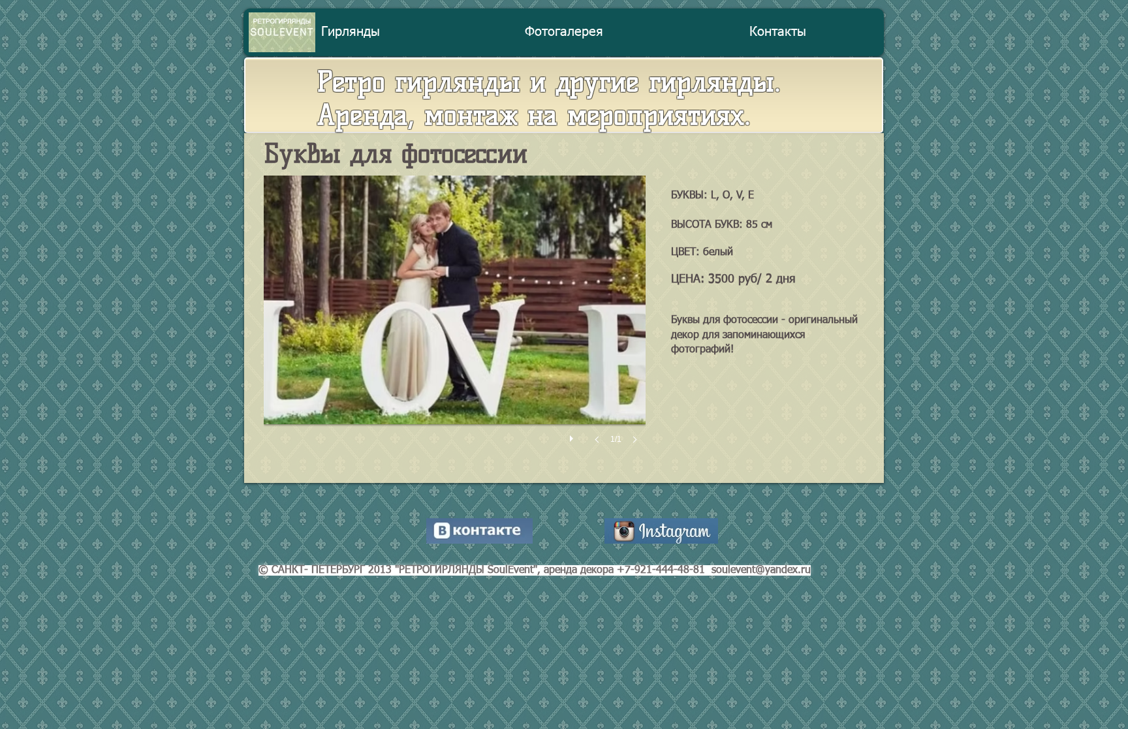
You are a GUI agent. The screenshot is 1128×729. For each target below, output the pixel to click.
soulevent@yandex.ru (761, 570)
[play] (573, 435)
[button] (455, 323)
